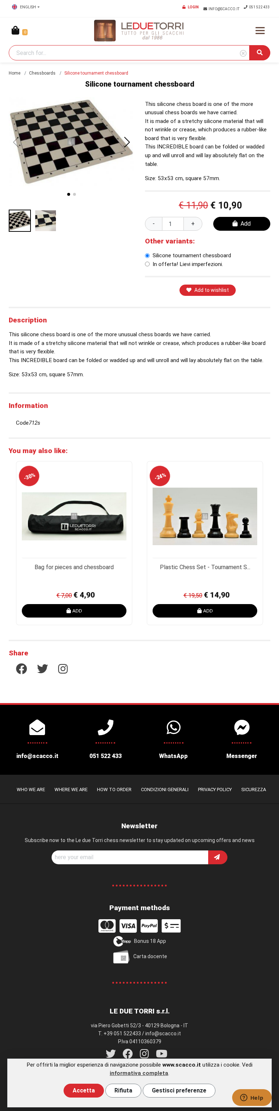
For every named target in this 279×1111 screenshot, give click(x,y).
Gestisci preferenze (179, 1090)
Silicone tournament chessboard (192, 255)
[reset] (243, 53)
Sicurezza (253, 789)
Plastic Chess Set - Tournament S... (205, 567)
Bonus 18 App (150, 941)
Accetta (84, 1090)
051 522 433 (259, 7)
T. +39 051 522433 (119, 1033)
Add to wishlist (211, 290)
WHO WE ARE (31, 789)
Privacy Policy (215, 789)
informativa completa (139, 1073)
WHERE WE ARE (71, 789)
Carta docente (150, 956)
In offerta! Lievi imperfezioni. (188, 264)
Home (14, 73)
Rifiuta (123, 1090)
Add (245, 223)
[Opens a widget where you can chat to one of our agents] (252, 1098)
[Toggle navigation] (260, 30)
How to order (114, 789)
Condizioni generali (165, 789)
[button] (127, 142)
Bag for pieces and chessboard (74, 567)
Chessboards (42, 73)
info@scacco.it (224, 9)
